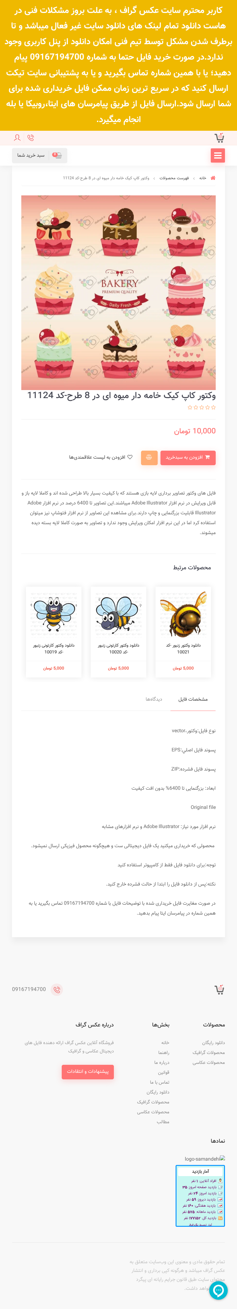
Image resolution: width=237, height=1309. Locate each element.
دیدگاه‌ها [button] (154, 699)
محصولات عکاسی (209, 1062)
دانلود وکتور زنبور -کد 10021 (183, 649)
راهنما (163, 1052)
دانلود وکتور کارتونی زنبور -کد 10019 (54, 649)
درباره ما (161, 1062)
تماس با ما (159, 1082)
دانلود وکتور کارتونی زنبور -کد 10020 (118, 649)
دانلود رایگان (213, 1043)
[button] (39, 155)
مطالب (163, 1122)
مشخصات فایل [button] (193, 699)
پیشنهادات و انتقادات (88, 1072)
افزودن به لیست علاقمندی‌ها (98, 457)
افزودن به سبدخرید (185, 457)
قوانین (163, 1072)
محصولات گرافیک (209, 1052)
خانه (165, 1043)
